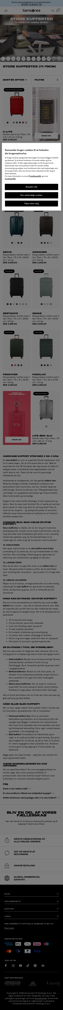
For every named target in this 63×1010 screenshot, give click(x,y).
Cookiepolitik (10, 179)
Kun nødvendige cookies (31, 195)
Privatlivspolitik (35, 176)
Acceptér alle (32, 187)
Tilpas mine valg (31, 203)
